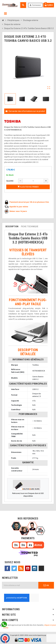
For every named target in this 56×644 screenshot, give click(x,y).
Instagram (34, 568)
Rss (21, 568)
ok (47, 585)
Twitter (14, 568)
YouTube (27, 568)
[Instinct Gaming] (10, 5)
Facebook (7, 568)
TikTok (41, 568)
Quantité (9, 181)
